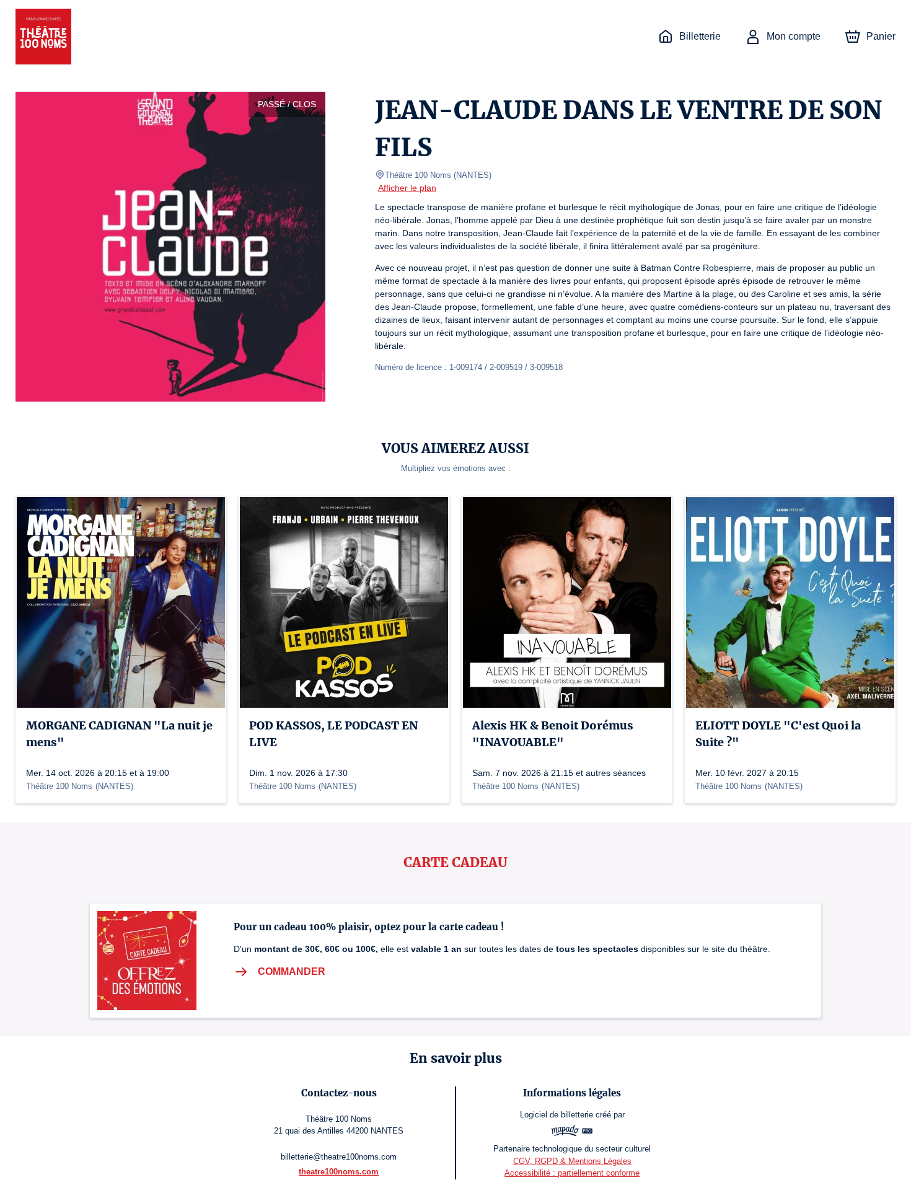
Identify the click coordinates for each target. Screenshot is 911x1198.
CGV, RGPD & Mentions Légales (572, 1161)
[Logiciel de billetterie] (572, 1132)
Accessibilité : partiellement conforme (572, 1173)
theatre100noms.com (339, 1171)
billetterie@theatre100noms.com (339, 1156)
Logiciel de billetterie (556, 1114)
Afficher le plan (407, 188)
